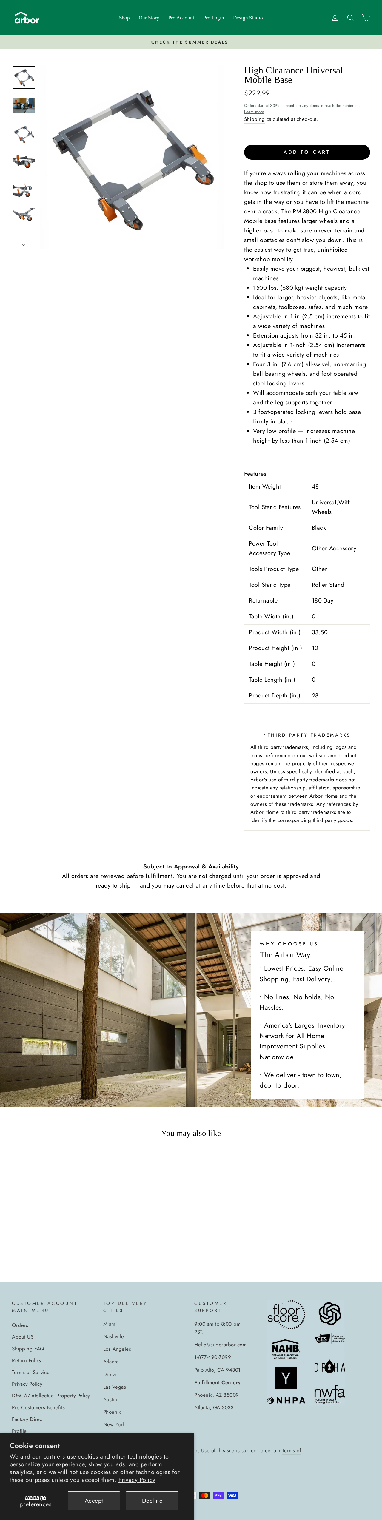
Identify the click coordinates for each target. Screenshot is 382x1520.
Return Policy (26, 1360)
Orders (20, 1325)
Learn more (254, 112)
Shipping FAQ (28, 1348)
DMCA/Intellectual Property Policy (51, 1395)
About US (22, 1336)
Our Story (149, 18)
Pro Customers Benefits (38, 1407)
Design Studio (248, 18)
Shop (124, 18)
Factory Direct (28, 1419)
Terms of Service (31, 1372)
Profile (19, 1431)
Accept (94, 1500)
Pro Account (181, 18)
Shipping (254, 119)
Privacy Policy (136, 1480)
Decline (152, 1500)
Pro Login (213, 18)
